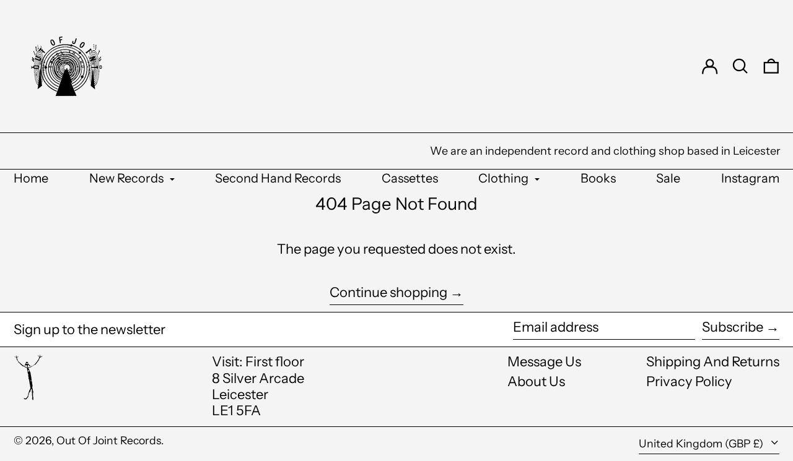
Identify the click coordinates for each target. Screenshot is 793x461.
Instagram (750, 178)
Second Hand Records (278, 178)
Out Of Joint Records (108, 440)
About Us (536, 381)
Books (598, 178)
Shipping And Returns (712, 361)
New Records (127, 178)
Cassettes (410, 178)
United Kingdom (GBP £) (702, 443)
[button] (740, 66)
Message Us (544, 361)
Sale (668, 178)
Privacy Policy (689, 381)
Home (31, 178)
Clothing (504, 178)
